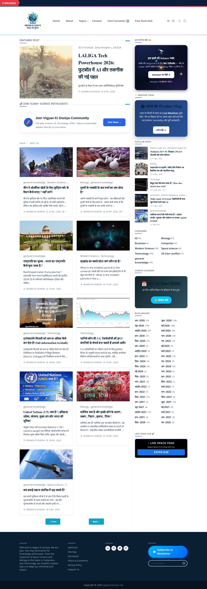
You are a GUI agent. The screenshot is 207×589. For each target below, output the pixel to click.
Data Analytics (103, 47)
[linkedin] (168, 21)
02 (38, 143)
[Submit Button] (183, 563)
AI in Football (86, 47)
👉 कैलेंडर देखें (161, 300)
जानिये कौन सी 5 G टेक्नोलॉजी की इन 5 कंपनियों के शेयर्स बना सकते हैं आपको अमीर (103, 340)
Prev (54, 521)
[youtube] (113, 548)
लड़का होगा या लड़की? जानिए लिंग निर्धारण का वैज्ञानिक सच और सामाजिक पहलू (167, 169)
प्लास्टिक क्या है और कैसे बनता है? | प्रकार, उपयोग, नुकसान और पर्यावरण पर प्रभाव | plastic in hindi (168, 217)
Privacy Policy (75, 565)
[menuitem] (56, 20)
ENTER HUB (161, 452)
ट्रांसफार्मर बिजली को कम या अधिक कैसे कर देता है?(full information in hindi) (45, 340)
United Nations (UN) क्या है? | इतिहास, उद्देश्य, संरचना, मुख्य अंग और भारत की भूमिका (45, 416)
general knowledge (34, 182)
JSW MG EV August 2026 (178, 148)
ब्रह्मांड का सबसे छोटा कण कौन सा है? (100, 261)
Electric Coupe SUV (158, 148)
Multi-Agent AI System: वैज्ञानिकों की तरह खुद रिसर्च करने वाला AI (167, 200)
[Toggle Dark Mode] (179, 20)
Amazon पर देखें (161, 74)
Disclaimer (73, 556)
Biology (84, 182)
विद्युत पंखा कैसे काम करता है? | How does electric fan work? (166, 184)
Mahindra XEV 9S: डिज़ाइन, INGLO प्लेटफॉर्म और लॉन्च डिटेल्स (166, 153)
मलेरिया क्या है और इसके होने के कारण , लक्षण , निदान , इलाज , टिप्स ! (101, 414)
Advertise (73, 547)
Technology (107, 256)
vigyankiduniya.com (113, 585)
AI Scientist (155, 195)
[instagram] (173, 21)
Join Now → (114, 122)
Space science (55, 484)
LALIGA (117, 47)
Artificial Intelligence (170, 195)
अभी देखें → (161, 130)
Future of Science (187, 195)
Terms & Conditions (78, 560)
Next (95, 521)
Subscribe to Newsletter (165, 551)
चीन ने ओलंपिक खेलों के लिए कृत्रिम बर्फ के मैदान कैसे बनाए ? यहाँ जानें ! (46, 189)
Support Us (74, 569)
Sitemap (72, 551)
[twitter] (119, 548)
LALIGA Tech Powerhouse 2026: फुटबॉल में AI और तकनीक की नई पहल (100, 66)
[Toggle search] (184, 21)
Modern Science (56, 182)
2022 (32, 143)
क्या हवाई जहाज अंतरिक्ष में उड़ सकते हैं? (44, 490)
